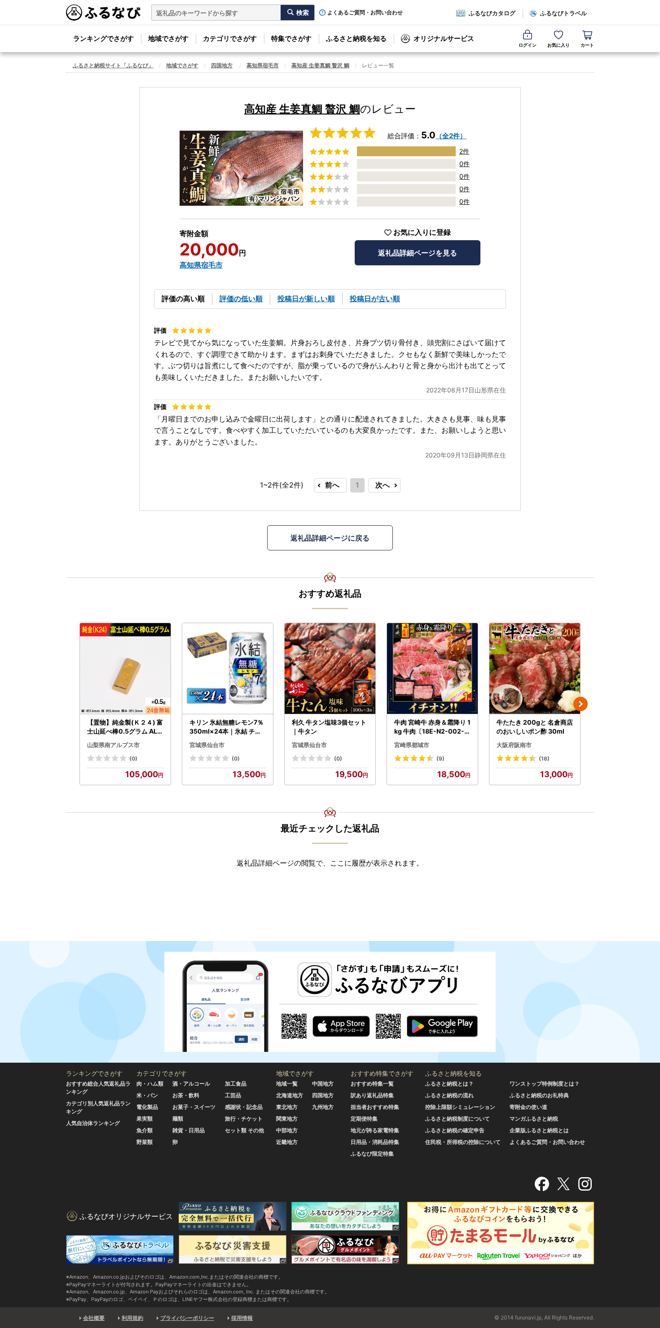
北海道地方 (289, 1095)
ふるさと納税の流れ (449, 1095)
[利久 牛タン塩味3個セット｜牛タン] (330, 668)
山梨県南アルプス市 (113, 744)
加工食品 (235, 1083)
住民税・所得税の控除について (463, 1142)
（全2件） (451, 136)
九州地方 (323, 1107)
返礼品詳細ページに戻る (330, 537)
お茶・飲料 (185, 1095)
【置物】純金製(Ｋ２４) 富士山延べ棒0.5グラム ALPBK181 (125, 726)
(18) (544, 758)
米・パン (147, 1095)
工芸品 (233, 1095)
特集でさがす (291, 38)
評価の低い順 (241, 298)
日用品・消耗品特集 (375, 1142)
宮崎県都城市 (411, 744)
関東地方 (287, 1118)
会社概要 (94, 1318)
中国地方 (323, 1083)
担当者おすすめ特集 (375, 1107)
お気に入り (558, 45)
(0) (133, 758)
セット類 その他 (244, 1130)
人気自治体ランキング (93, 1123)
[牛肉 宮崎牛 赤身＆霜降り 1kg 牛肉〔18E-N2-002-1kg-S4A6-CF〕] (432, 668)
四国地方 (222, 65)
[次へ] (580, 704)
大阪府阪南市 (514, 744)
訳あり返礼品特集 (372, 1095)
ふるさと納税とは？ (449, 1083)
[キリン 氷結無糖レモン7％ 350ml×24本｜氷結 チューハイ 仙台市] (227, 668)
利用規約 (132, 1318)
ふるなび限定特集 (372, 1153)
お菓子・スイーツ (194, 1107)
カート (587, 45)
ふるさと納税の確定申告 (454, 1130)
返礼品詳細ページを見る (417, 252)
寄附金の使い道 (528, 1107)
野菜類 (144, 1142)
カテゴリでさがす (230, 38)
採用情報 (242, 1318)
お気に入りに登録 (422, 232)
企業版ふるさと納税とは (539, 1130)
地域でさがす (168, 38)
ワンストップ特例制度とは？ (545, 1083)
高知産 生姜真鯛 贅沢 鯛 (320, 65)
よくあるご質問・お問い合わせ (365, 12)
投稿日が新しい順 (306, 298)
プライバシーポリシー (187, 1318)
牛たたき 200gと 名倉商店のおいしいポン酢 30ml (535, 726)
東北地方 (287, 1107)
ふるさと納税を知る (356, 38)
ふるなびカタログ (492, 13)
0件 (464, 163)
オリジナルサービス (444, 38)
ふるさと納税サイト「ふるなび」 (113, 65)
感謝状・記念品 (244, 1107)
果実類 (144, 1118)
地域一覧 (287, 1083)
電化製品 (147, 1107)
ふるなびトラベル (563, 13)
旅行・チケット (244, 1118)
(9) (440, 758)
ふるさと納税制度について (457, 1118)
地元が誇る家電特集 (375, 1130)
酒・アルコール (191, 1083)
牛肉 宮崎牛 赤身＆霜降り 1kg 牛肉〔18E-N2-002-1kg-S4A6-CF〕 (432, 726)
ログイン (528, 45)
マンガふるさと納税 (534, 1118)
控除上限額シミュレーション (460, 1107)
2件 (464, 151)
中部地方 (287, 1130)
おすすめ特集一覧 (372, 1083)
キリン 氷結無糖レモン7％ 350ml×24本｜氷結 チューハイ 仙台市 (226, 726)
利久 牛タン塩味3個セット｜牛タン (329, 726)
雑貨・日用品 (188, 1130)
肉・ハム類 (149, 1083)
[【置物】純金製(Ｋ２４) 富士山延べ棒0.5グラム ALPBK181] (125, 668)
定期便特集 (364, 1118)
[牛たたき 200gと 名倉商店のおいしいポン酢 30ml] (534, 668)
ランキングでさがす (103, 38)
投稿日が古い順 (375, 298)
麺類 (177, 1118)
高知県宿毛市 (262, 65)
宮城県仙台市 (206, 744)
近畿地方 (287, 1142)
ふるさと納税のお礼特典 (539, 1095)
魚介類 (144, 1130)
